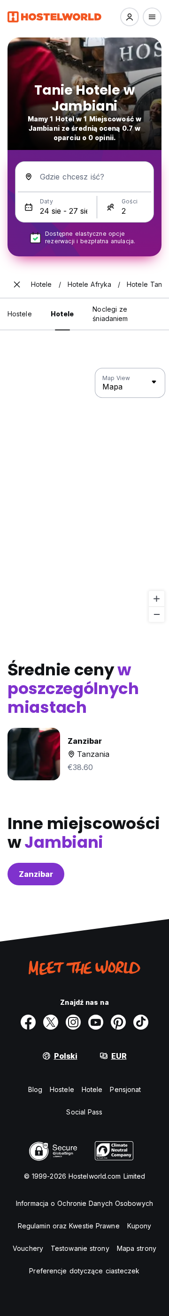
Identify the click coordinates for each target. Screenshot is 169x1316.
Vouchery (28, 1248)
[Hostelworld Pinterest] (118, 1022)
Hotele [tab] (62, 314)
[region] (84, 495)
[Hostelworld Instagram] (73, 1022)
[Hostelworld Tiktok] (140, 1022)
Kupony (139, 1226)
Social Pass (84, 1112)
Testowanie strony (80, 1248)
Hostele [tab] (20, 314)
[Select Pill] (129, 16)
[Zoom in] (156, 598)
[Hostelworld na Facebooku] (28, 1022)
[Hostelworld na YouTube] (95, 1022)
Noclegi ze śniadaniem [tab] (110, 313)
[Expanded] (17, 284)
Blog (35, 1089)
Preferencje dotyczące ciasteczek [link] (84, 1271)
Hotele (92, 1089)
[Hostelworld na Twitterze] (50, 1022)
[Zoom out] (156, 614)
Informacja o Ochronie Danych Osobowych (84, 1203)
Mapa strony (136, 1248)
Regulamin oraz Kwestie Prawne (69, 1226)
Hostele (62, 1089)
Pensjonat (125, 1089)
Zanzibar (36, 874)
